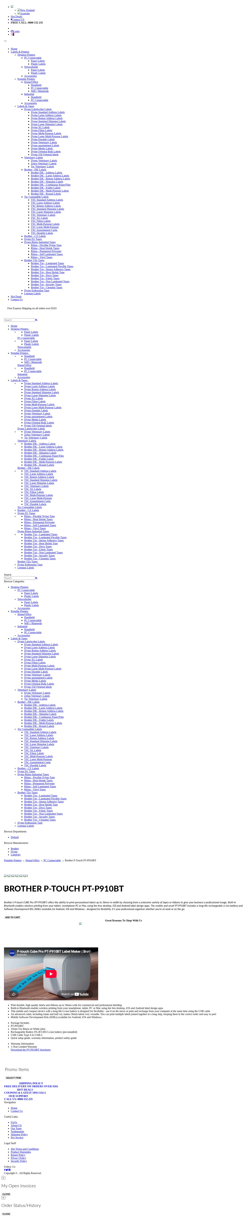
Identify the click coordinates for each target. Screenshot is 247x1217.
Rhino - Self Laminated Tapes (47, 254)
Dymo (14, 851)
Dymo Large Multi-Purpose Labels (49, 136)
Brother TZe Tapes (34, 260)
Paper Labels (38, 60)
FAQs (14, 1122)
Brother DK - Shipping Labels (47, 181)
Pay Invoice (17, 1137)
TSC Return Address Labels (46, 205)
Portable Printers (26, 79)
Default (15, 837)
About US (16, 1125)
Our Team (16, 1128)
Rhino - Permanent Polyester (46, 251)
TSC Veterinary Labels (43, 215)
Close (6, 1194)
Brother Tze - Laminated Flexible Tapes (52, 266)
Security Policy (19, 1161)
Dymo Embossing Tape (36, 290)
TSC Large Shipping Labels (46, 211)
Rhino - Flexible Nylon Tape (46, 245)
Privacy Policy (18, 1158)
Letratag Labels (32, 293)
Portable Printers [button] (20, 353)
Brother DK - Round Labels (46, 193)
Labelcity (16, 854)
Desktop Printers (26, 54)
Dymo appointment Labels (45, 145)
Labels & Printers (20, 51)
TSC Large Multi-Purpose (45, 227)
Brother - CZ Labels (35, 236)
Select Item (13, 1078)
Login (16, 31)
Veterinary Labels (33, 157)
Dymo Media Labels (42, 148)
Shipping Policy (31, 1085)
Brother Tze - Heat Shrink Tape (48, 272)
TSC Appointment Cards (44, 230)
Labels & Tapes (25, 106)
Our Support (18, 1098)
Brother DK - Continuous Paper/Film (50, 184)
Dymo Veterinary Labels (44, 142)
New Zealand (27, 10)
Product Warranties (21, 1152)
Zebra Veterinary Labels (43, 163)
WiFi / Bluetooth (40, 91)
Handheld (36, 85)
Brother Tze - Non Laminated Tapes (50, 281)
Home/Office (31, 82)
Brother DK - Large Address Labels (50, 175)
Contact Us (17, 299)
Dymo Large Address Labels (46, 115)
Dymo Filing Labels (41, 130)
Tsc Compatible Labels (36, 196)
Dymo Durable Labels (43, 139)
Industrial (29, 94)
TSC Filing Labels (41, 221)
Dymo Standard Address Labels (48, 112)
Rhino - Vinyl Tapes (41, 257)
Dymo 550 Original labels (44, 154)
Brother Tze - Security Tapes (46, 284)
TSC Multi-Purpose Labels (45, 224)
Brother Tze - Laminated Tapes (47, 263)
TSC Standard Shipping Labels (47, 208)
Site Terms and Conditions (25, 1149)
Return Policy (18, 1155)
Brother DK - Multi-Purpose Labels (50, 190)
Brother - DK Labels (35, 169)
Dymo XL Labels (40, 127)
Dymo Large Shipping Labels (47, 124)
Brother (15, 848)
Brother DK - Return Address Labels (50, 178)
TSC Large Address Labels (45, 202)
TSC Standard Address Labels (47, 199)
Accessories (30, 76)
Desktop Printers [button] (20, 328)
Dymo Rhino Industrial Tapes (40, 242)
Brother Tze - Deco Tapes (44, 275)
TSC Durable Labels (42, 233)
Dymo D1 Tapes (33, 239)
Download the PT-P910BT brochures (31, 1049)
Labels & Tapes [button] (20, 380)
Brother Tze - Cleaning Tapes (46, 287)
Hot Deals (16, 296)
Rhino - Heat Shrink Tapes (45, 248)
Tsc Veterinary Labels (42, 166)
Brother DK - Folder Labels (45, 187)
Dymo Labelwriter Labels (38, 109)
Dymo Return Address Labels (47, 118)
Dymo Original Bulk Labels (46, 151)
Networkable (31, 66)
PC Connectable (33, 57)
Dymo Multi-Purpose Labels (46, 133)
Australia (25, 13)
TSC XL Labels (39, 218)
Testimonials (17, 1131)
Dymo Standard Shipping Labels (48, 121)
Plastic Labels (38, 63)
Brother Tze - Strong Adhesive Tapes (50, 269)
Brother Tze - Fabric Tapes (45, 278)
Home (14, 48)
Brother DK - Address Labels (46, 172)
